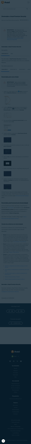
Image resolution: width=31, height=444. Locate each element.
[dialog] (15, 222)
